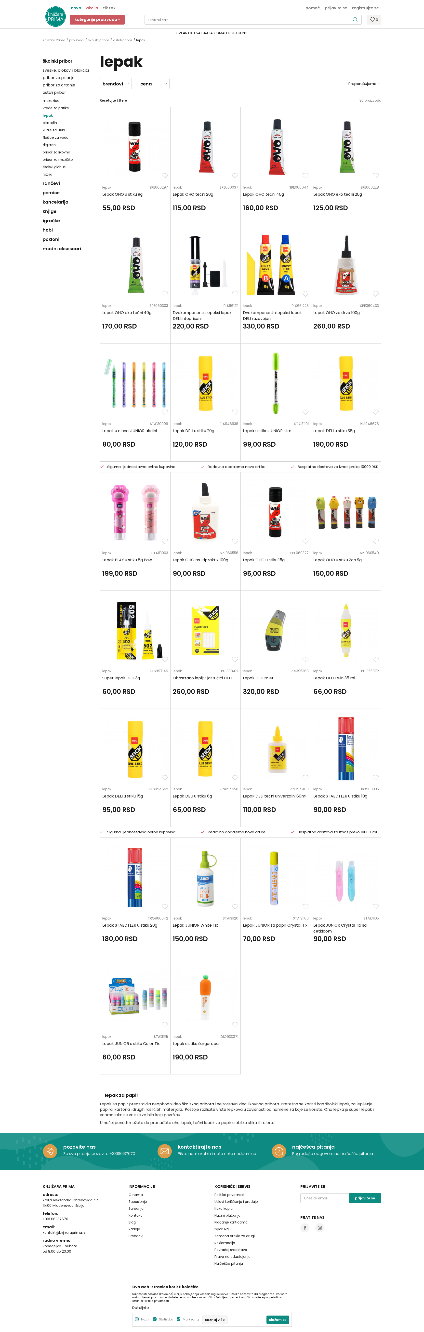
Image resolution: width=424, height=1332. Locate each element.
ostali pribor (122, 40)
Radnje (134, 1229)
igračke (51, 221)
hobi (48, 230)
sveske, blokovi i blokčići (66, 70)
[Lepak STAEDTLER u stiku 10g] (346, 748)
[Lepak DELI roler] (275, 630)
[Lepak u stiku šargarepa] (205, 996)
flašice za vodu (55, 137)
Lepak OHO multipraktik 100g (200, 560)
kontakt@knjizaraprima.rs (64, 1232)
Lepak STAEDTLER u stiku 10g (340, 796)
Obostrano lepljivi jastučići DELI (202, 678)
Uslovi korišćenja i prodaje (236, 1201)
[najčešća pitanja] (279, 1151)
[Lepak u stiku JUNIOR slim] (275, 383)
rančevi (51, 183)
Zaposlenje (138, 1201)
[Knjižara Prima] (55, 16)
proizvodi (76, 40)
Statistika (166, 1319)
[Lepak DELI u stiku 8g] (205, 748)
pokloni (51, 239)
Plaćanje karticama (231, 1222)
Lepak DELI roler (258, 678)
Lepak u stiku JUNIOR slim (267, 431)
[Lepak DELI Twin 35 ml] (346, 630)
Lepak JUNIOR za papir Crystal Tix (275, 925)
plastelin (50, 122)
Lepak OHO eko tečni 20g (337, 194)
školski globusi (54, 167)
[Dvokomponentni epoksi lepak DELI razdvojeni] (275, 265)
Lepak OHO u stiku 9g (122, 194)
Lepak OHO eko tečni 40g (126, 313)
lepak (48, 115)
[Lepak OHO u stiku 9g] (135, 146)
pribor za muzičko (58, 159)
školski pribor (98, 40)
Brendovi (136, 1236)
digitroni (49, 144)
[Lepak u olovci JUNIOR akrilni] (135, 383)
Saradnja (136, 1208)
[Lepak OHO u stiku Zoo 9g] (346, 512)
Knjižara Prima (54, 40)
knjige (49, 211)
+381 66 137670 (55, 1219)
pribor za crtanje (59, 85)
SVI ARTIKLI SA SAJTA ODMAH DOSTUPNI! (211, 32)
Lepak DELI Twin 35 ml (334, 678)
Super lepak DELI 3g (121, 678)
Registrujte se (365, 7)
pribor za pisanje (59, 78)
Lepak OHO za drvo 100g (336, 313)
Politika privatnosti (229, 1194)
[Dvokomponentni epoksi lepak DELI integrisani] (205, 265)
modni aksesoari (62, 249)
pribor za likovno (56, 152)
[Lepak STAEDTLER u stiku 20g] (135, 877)
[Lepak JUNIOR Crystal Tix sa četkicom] (346, 877)
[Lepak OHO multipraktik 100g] (205, 512)
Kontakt (135, 1215)
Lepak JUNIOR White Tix (195, 925)
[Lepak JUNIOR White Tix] (205, 877)
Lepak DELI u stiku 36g (334, 431)
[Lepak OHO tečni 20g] (205, 146)
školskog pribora (198, 1104)
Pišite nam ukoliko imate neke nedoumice (217, 1153)
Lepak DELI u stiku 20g (193, 431)
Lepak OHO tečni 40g (263, 194)
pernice (51, 193)
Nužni (145, 1319)
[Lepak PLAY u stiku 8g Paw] (135, 512)
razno (47, 174)
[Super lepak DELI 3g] (135, 630)
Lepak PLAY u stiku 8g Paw (127, 560)
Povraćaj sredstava (230, 1249)
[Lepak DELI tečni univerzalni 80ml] (275, 748)
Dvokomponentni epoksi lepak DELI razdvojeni (272, 315)
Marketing (191, 1319)
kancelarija (55, 202)
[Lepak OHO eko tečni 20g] (346, 146)
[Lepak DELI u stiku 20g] (205, 383)
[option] (212, 33)
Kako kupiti (223, 1208)
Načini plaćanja (227, 1215)
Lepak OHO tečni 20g (193, 194)
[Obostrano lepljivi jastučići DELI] (205, 630)
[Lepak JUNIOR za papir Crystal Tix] (275, 877)
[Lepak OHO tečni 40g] (275, 146)
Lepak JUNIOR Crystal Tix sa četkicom (340, 928)
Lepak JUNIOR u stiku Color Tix (131, 1043)
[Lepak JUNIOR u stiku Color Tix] (135, 996)
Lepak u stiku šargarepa (196, 1043)
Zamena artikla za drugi (234, 1236)
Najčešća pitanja (228, 1263)
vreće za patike (56, 108)
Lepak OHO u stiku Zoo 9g (337, 560)
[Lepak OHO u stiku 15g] (275, 512)
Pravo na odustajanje (232, 1256)
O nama (136, 1194)
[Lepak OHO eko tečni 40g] (135, 265)
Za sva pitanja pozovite (86, 1153)
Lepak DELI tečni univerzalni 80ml (274, 796)
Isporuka (221, 1229)
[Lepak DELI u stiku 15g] (135, 748)
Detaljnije (140, 1307)
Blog (132, 1222)
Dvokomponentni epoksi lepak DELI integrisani (202, 315)
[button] (253, 20)
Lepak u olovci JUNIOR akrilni (129, 431)
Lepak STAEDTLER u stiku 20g (129, 925)
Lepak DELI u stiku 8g (192, 796)
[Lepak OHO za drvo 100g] (346, 265)
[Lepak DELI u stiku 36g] (346, 383)
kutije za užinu (54, 130)
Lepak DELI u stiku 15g (122, 796)
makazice (51, 100)
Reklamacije (224, 1242)
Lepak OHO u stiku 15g (264, 560)
